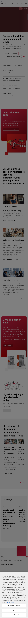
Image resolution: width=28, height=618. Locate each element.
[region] (14, 595)
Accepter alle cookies (14, 615)
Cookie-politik (10, 602)
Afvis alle (14, 610)
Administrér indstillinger (14, 605)
